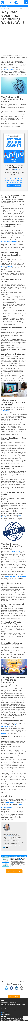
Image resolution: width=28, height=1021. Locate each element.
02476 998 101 (5, 1012)
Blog (5, 8)
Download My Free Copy (14, 185)
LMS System (12, 1004)
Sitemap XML (8, 1005)
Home (2, 8)
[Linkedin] (16, 988)
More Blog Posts (14, 996)
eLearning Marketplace (20, 1004)
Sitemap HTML (15, 1005)
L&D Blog (3, 1005)
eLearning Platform (5, 1004)
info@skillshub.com (6, 1014)
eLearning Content (4, 1002)
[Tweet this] (6, 988)
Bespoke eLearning (13, 1002)
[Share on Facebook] (11, 988)
